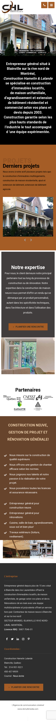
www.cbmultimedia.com (28, 709)
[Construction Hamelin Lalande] (12, 7)
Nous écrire (18, 676)
